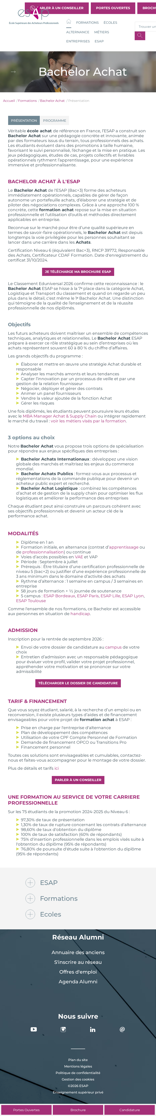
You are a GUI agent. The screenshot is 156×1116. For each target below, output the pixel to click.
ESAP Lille (110, 595)
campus (113, 647)
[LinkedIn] (93, 1029)
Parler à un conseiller (78, 780)
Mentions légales (78, 1066)
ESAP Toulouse (31, 600)
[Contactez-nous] (122, 1029)
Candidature (129, 1110)
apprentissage (124, 547)
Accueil (9, 101)
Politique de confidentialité (78, 1073)
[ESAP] (34, 14)
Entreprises (78, 41)
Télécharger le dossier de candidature (78, 683)
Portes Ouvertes (113, 8)
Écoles (110, 23)
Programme (54, 121)
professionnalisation (43, 552)
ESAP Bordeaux (59, 595)
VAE (79, 556)
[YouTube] (34, 1029)
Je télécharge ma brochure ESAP (78, 272)
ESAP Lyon (133, 595)
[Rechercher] (140, 35)
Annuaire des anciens (78, 952)
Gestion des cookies (78, 1079)
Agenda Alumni (78, 982)
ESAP (99, 41)
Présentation (24, 121)
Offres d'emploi (78, 972)
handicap (80, 613)
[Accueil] (69, 22)
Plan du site (78, 1060)
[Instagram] (63, 1029)
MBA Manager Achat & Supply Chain (60, 416)
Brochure (78, 1110)
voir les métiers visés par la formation (88, 421)
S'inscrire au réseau (78, 962)
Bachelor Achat (52, 101)
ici (56, 768)
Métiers (101, 32)
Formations (87, 23)
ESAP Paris (88, 595)
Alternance (77, 32)
